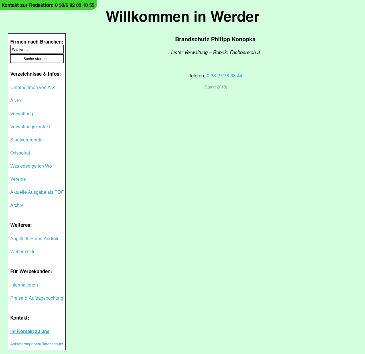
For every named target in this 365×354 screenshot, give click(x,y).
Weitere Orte (23, 251)
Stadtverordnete (26, 139)
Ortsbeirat (20, 152)
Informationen (24, 284)
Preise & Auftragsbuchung (36, 298)
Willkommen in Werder (182, 16)
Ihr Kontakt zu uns (30, 331)
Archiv (16, 205)
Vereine (18, 179)
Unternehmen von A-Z (32, 87)
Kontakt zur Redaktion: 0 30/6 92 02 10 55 (47, 4)
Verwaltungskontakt (30, 126)
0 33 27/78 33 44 (224, 75)
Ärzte (15, 100)
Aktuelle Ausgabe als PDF (37, 192)
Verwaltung (21, 113)
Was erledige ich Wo (31, 165)
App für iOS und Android (35, 238)
